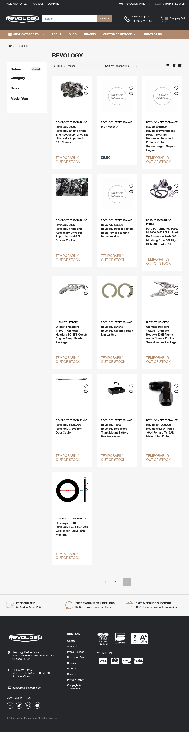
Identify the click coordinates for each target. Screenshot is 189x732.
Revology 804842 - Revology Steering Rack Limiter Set (117, 330)
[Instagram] (28, 705)
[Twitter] (19, 705)
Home (10, 45)
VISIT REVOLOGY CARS (132, 3)
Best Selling (122, 65)
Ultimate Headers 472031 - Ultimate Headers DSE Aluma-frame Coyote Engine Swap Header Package (161, 334)
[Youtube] (37, 705)
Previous (105, 582)
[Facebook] (10, 705)
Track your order (16, 3)
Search (104, 18)
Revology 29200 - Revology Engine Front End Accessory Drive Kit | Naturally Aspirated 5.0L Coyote (72, 134)
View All (36, 69)
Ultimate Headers (67, 322)
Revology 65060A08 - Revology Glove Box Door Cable (69, 428)
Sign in (167, 3)
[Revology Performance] (22, 18)
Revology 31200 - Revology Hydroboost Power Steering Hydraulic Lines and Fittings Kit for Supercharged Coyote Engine (160, 138)
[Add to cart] (130, 157)
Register (179, 3)
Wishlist (38, 3)
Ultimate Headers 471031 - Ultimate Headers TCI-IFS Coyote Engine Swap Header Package (72, 334)
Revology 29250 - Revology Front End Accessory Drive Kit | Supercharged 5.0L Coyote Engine (69, 232)
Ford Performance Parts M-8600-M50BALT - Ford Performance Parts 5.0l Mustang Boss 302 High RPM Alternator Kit (162, 236)
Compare (53, 3)
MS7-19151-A (109, 126)
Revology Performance (71, 122)
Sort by (109, 65)
